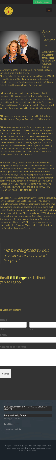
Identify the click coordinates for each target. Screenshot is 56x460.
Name (4, 320)
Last (31, 329)
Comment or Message (14, 346)
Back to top (31, 451)
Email (3, 334)
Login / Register (43, 2)
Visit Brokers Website (12, 429)
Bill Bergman (20, 278)
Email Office (8, 424)
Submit (5, 374)
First (2, 329)
